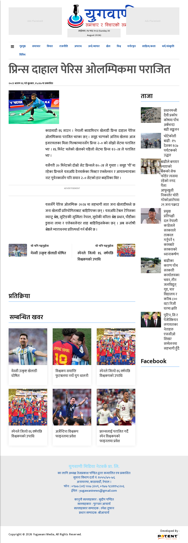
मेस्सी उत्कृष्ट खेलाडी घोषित (24, 373)
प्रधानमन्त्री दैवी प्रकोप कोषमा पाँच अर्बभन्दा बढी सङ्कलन (171, 120)
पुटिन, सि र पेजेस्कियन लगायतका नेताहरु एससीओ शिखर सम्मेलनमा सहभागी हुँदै (171, 332)
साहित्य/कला (149, 46)
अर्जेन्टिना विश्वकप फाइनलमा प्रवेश (66, 433)
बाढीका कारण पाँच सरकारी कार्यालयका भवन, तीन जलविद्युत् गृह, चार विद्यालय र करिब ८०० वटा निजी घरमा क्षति (171, 285)
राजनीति (63, 46)
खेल (108, 46)
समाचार (36, 46)
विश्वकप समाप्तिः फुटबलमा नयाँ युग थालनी (71, 373)
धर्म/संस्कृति (168, 46)
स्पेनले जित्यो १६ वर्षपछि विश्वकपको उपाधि (115, 373)
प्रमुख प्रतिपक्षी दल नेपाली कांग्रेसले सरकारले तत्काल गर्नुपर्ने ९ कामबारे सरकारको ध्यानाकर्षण (171, 232)
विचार (50, 46)
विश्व (119, 46)
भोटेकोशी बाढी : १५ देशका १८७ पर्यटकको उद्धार (171, 145)
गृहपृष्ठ (22, 46)
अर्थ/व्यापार (94, 46)
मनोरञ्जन (131, 46)
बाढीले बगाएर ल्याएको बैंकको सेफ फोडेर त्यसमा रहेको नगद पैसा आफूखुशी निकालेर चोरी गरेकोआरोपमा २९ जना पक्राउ (170, 183)
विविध (22, 54)
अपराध (78, 46)
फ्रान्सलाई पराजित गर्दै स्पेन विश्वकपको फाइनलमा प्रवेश (114, 436)
